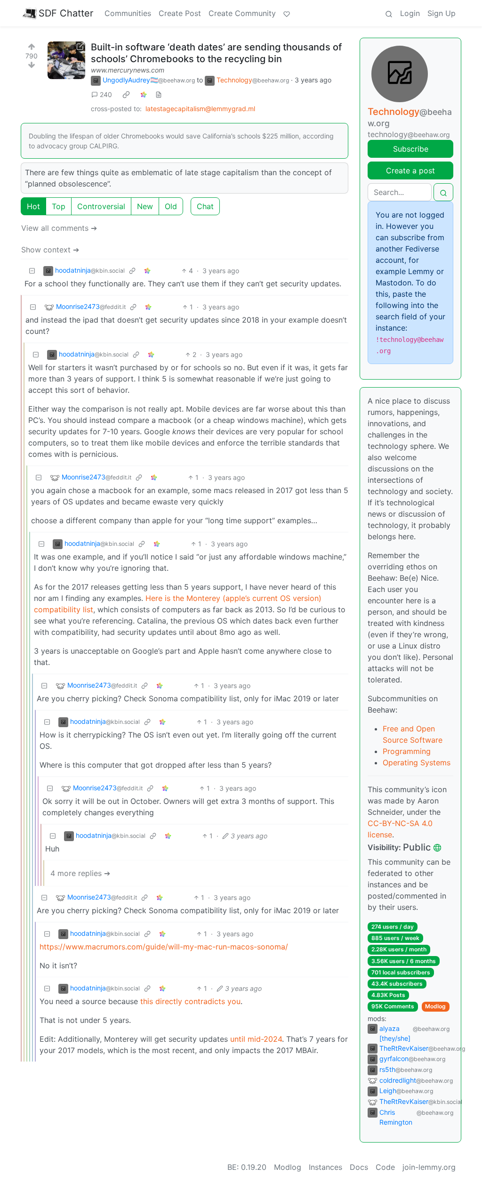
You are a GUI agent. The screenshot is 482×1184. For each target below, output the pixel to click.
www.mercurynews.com (127, 70)
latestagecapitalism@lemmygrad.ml (200, 109)
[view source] (158, 94)
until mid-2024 (256, 1039)
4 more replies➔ (80, 873)
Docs (359, 1167)
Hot (33, 206)
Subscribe (410, 149)
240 (106, 94)
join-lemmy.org (429, 1167)
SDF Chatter (66, 13)
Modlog (435, 1006)
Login (410, 13)
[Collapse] (32, 270)
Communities (127, 13)
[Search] (388, 13)
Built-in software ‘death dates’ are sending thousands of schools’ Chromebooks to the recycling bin (216, 53)
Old (171, 206)
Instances (325, 1167)
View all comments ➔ (59, 228)
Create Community (242, 13)
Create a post (410, 170)
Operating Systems (416, 762)
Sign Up (441, 13)
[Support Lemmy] (287, 13)
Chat (205, 206)
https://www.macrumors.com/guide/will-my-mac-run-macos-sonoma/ (164, 946)
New (145, 206)
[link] (126, 95)
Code (385, 1167)
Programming (407, 751)
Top (58, 206)
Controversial (101, 206)
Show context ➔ (50, 249)
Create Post (180, 13)
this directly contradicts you (190, 1001)
